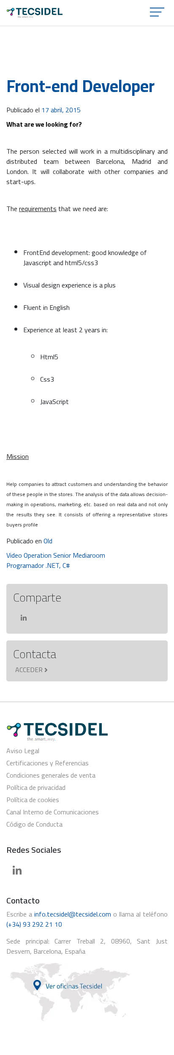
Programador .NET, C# (38, 565)
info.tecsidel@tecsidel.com (72, 914)
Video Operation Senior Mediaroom (55, 555)
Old (48, 540)
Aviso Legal (22, 750)
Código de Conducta (34, 824)
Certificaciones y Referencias (47, 763)
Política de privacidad (35, 787)
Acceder (29, 669)
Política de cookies (32, 799)
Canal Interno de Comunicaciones (52, 811)
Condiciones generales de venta (50, 775)
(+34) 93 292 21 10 (34, 924)
